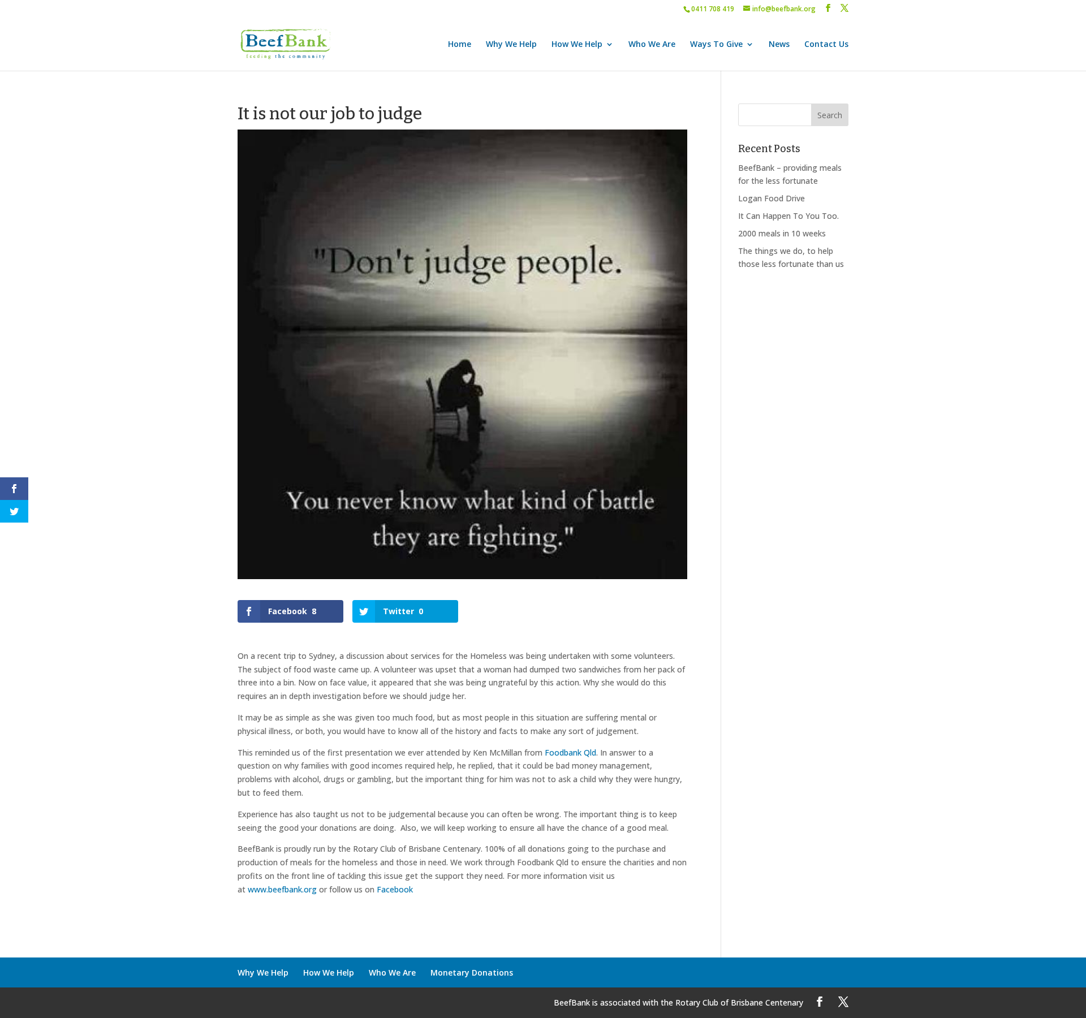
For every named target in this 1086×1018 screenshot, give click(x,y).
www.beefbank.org (282, 889)
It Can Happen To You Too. (788, 215)
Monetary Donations (471, 972)
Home (459, 44)
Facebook (395, 889)
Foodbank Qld (570, 752)
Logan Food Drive (771, 198)
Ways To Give (716, 44)
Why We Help (511, 44)
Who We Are (651, 44)
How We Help (576, 44)
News (779, 44)
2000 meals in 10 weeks (782, 233)
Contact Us (826, 44)
